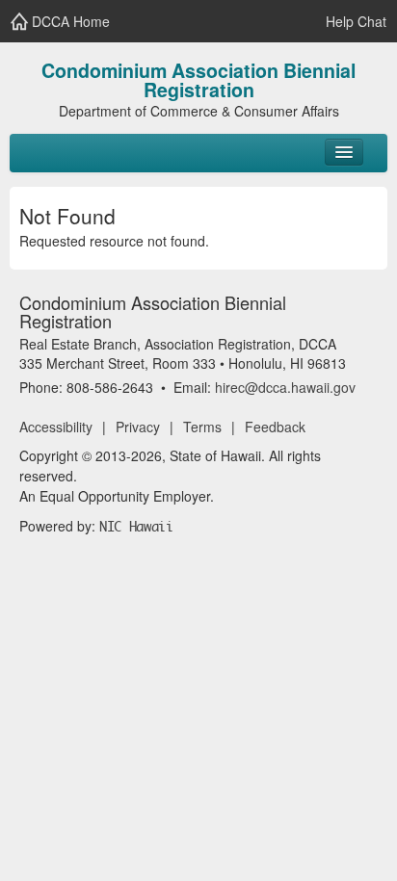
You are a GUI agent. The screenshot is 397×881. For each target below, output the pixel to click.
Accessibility (56, 426)
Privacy (138, 426)
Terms (202, 426)
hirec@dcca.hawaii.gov (285, 387)
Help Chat (354, 21)
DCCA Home (69, 21)
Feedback (275, 426)
